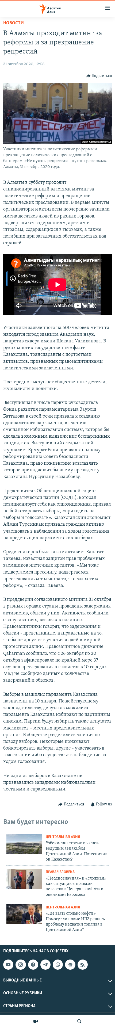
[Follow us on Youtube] (8, 965)
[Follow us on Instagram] (21, 965)
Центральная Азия (63, 837)
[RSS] (83, 965)
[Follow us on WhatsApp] (58, 965)
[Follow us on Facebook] (33, 965)
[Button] (99, 75)
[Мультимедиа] (36, 1021)
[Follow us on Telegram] (45, 965)
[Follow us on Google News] (70, 965)
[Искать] (79, 1021)
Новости (13, 23)
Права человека (60, 872)
